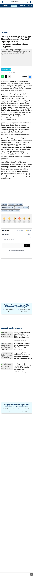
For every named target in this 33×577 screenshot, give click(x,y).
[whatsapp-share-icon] (2, 78)
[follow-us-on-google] (30, 77)
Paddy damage (19, 204)
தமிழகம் (22, 6)
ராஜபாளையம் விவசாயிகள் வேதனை (10, 211)
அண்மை (5, 6)
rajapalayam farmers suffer (7, 207)
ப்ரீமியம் (14, 6)
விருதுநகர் (4, 204)
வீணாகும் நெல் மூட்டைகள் (21, 207)
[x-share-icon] (6, 78)
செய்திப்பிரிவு (6, 69)
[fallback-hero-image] (7, 335)
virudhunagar (11, 204)
